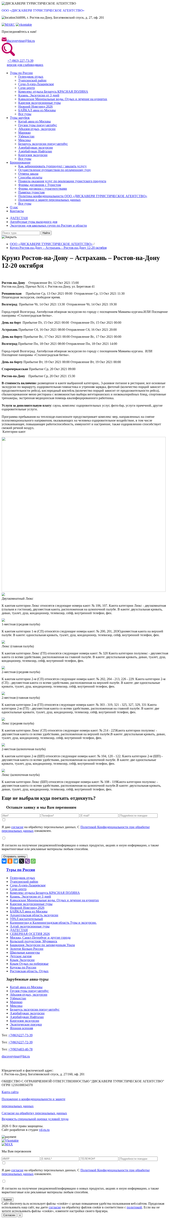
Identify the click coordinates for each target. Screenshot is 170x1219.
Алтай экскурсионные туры (30, 926)
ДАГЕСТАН (19, 218)
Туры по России (21, 73)
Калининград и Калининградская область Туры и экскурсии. (53, 922)
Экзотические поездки (26, 1024)
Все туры (24, 114)
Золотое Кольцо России (26, 948)
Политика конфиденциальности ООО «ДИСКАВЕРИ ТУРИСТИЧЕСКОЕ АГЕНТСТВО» (82, 196)
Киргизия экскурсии (32, 155)
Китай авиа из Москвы (34, 121)
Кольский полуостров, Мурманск (33, 941)
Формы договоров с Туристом (39, 185)
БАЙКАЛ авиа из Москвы (37, 110)
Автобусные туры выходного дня (33, 222)
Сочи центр (26, 88)
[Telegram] (15, 861)
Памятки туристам (31, 192)
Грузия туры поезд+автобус (37, 125)
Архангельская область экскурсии (34, 915)
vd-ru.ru (44, 1129)
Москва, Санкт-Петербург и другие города (40, 937)
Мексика (24, 140)
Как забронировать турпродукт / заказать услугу (52, 166)
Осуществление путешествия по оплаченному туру (54, 170)
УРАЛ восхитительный (26, 919)
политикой (134, 1207)
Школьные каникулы (25, 952)
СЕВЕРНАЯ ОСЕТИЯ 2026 (30, 934)
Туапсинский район (32, 80)
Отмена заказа (28, 173)
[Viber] (27, 861)
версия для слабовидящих (25, 65)
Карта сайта (10, 1092)
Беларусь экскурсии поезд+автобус (43, 144)
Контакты (17, 211)
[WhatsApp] (33, 861)
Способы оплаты (30, 177)
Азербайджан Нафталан (35, 151)
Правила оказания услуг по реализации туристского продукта (62, 181)
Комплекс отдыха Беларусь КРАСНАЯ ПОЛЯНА (53, 91)
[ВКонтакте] (4, 861)
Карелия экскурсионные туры (39, 103)
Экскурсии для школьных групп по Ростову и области (48, 225)
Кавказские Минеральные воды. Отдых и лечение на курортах (62, 99)
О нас (14, 207)
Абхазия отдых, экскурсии (37, 129)
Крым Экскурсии (22, 960)
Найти (46, 233)
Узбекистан (26, 136)
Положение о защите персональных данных (49, 200)
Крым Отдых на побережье (29, 963)
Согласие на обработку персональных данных (34, 1113)
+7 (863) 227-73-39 (20, 60)
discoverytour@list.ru (21, 41)
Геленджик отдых (30, 76)
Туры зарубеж (20, 117)
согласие (17, 827)
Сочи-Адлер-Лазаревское (36, 84)
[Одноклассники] (9, 861)
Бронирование (20, 162)
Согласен (9, 1215)
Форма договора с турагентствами (42, 188)
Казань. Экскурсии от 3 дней (38, 95)
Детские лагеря (21, 956)
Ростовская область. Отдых (29, 971)
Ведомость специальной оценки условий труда (35, 1119)
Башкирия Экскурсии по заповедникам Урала (42, 945)
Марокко (24, 132)
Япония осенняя (21, 1028)
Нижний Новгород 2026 (35, 106)
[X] (21, 861)
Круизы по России (23, 967)
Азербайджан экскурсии (35, 147)
